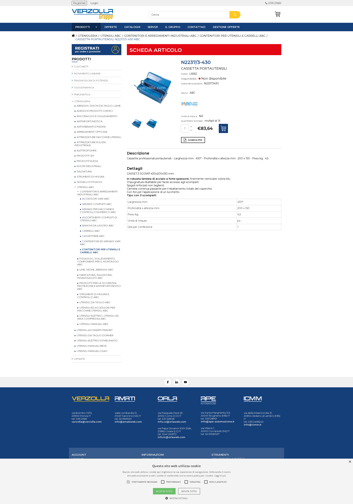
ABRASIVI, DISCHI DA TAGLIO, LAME (98, 105)
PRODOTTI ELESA (87, 160)
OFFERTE (79, 358)
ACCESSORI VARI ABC (96, 198)
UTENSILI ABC (85, 187)
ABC (192, 92)
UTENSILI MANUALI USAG (91, 350)
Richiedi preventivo (223, 128)
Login (94, 3)
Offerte (110, 27)
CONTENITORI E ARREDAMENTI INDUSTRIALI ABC (97, 193)
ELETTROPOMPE (86, 150)
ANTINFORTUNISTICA (89, 121)
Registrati (79, 3)
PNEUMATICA (81, 94)
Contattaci (196, 27)
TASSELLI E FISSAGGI (89, 181)
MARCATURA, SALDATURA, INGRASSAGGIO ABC (94, 276)
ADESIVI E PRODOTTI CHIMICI (94, 110)
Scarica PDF (195, 140)
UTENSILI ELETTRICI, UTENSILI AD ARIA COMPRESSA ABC (98, 317)
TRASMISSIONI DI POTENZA (90, 80)
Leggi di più (220, 475)
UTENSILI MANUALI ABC (93, 323)
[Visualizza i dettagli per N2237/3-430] (137, 129)
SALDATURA (84, 171)
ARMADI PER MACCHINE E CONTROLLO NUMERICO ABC (98, 211)
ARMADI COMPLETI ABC (97, 203)
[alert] (176, 481)
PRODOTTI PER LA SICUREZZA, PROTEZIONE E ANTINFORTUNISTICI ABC (99, 285)
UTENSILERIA (82, 101)
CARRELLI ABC (91, 230)
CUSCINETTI (80, 66)
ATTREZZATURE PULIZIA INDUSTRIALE (90, 144)
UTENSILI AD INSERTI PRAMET (94, 330)
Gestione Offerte (226, 27)
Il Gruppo (172, 27)
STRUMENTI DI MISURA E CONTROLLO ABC (93, 296)
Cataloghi (132, 27)
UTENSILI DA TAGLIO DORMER (94, 335)
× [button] (349, 461)
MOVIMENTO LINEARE (87, 73)
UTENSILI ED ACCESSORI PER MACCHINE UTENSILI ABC (96, 309)
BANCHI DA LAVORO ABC (98, 225)
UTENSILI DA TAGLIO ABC (94, 302)
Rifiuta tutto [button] (189, 491)
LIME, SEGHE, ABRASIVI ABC (96, 269)
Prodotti (82, 27)
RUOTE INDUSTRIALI (88, 166)
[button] (176, 498)
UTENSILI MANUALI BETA (91, 345)
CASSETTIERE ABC (93, 235)
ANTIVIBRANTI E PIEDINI (91, 126)
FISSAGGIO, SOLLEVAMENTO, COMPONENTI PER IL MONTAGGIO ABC (98, 261)
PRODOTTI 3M (85, 155)
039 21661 (274, 3)
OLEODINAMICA (83, 87)
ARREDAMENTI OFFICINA (91, 131)
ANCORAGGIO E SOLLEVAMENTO (96, 116)
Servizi (153, 27)
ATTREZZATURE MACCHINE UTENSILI (98, 137)
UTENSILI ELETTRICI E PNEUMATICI (97, 340)
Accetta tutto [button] (164, 491)
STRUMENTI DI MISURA (90, 176)
